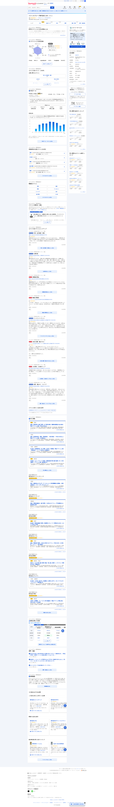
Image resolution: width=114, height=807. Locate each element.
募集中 (39, 637)
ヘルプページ (78, 768)
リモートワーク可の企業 (44, 19)
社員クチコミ (49, 23)
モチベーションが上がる (40, 410)
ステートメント (58, 802)
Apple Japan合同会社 (58, 743)
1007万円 (80, 132)
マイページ (84, 8)
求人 (41, 23)
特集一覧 (74, 8)
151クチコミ (41, 17)
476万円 (80, 175)
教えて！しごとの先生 (31, 786)
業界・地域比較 (82, 23)
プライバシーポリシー (36, 802)
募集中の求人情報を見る (36, 710)
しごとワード (50, 786)
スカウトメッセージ (31, 779)
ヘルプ (71, 0)
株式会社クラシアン (33, 575)
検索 (85, 1)
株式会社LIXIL (33, 720)
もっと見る (83, 84)
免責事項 (64, 802)
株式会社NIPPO (54, 699)
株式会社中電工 (32, 593)
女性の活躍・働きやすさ (38, 341)
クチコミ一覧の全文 (60, 208)
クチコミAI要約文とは (42, 209)
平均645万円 (48, 17)
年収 (58, 23)
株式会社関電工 (32, 555)
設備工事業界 (31, 19)
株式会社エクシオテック (36, 699)
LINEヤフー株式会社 (31, 795)
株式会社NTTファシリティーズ (36, 476)
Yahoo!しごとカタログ (32, 773)
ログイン (45, 4)
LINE (34, 791)
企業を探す (64, 8)
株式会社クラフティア (34, 496)
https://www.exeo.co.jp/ (79, 62)
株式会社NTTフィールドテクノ (58, 720)
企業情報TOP (40, 773)
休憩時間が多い (31, 410)
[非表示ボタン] (85, 802)
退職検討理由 (36, 277)
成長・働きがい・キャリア (40, 384)
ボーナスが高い (47, 410)
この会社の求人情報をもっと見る (59, 531)
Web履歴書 (41, 779)
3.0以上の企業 (36, 19)
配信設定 (45, 779)
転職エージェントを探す (53, 782)
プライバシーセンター (45, 802)
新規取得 (51, 3)
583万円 (80, 188)
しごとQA (69, 8)
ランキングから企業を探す (44, 782)
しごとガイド (45, 786)
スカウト (79, 8)
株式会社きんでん (33, 536)
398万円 (80, 168)
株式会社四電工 (32, 516)
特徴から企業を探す (35, 782)
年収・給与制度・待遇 (39, 233)
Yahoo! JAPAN (66, 0)
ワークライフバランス (39, 318)
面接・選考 (75, 23)
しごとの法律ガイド (39, 786)
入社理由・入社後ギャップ (39, 366)
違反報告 (64, 244)
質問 (65, 23)
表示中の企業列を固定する (36, 622)
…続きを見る (38, 706)
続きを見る (62, 35)
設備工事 (77, 55)
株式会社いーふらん (37, 743)
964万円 (80, 146)
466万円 (80, 161)
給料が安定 (53, 410)
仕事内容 (36, 253)
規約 (51, 802)
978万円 (80, 139)
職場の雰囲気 (36, 297)
